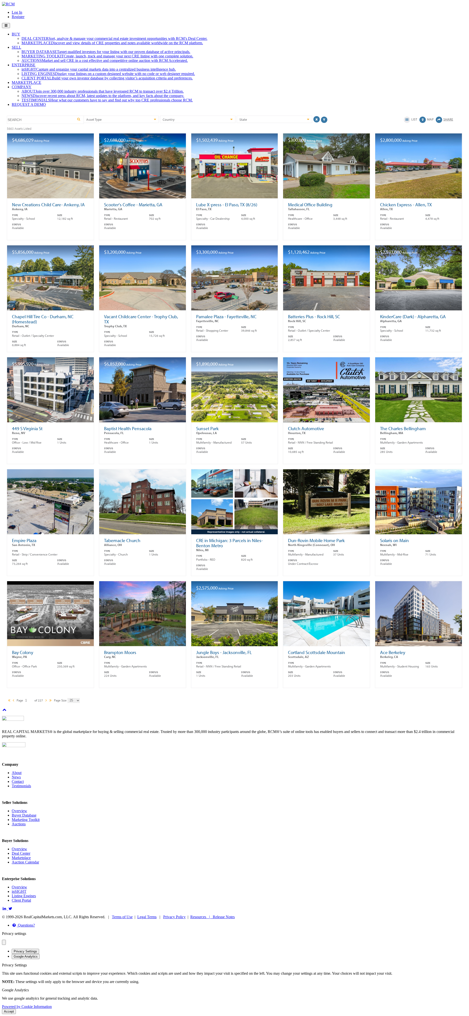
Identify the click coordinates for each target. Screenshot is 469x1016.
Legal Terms (147, 917)
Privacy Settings (25, 951)
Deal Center (21, 853)
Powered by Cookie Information (27, 1007)
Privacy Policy (174, 917)
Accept (9, 1011)
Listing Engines (24, 896)
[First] (9, 701)
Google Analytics (26, 956)
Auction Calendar (25, 862)
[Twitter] (10, 909)
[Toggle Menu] (6, 25)
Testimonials (21, 786)
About (16, 773)
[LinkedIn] (5, 909)
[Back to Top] (4, 710)
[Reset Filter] (316, 119)
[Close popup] (4, 942)
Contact (18, 781)
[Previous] (13, 701)
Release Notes (224, 917)
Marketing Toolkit (26, 820)
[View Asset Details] (50, 443)
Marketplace (21, 858)
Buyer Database (24, 815)
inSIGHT (19, 891)
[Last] (50, 701)
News (16, 777)
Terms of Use (122, 917)
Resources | (201, 917)
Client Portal (21, 900)
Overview (19, 811)
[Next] (46, 701)
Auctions (19, 824)
